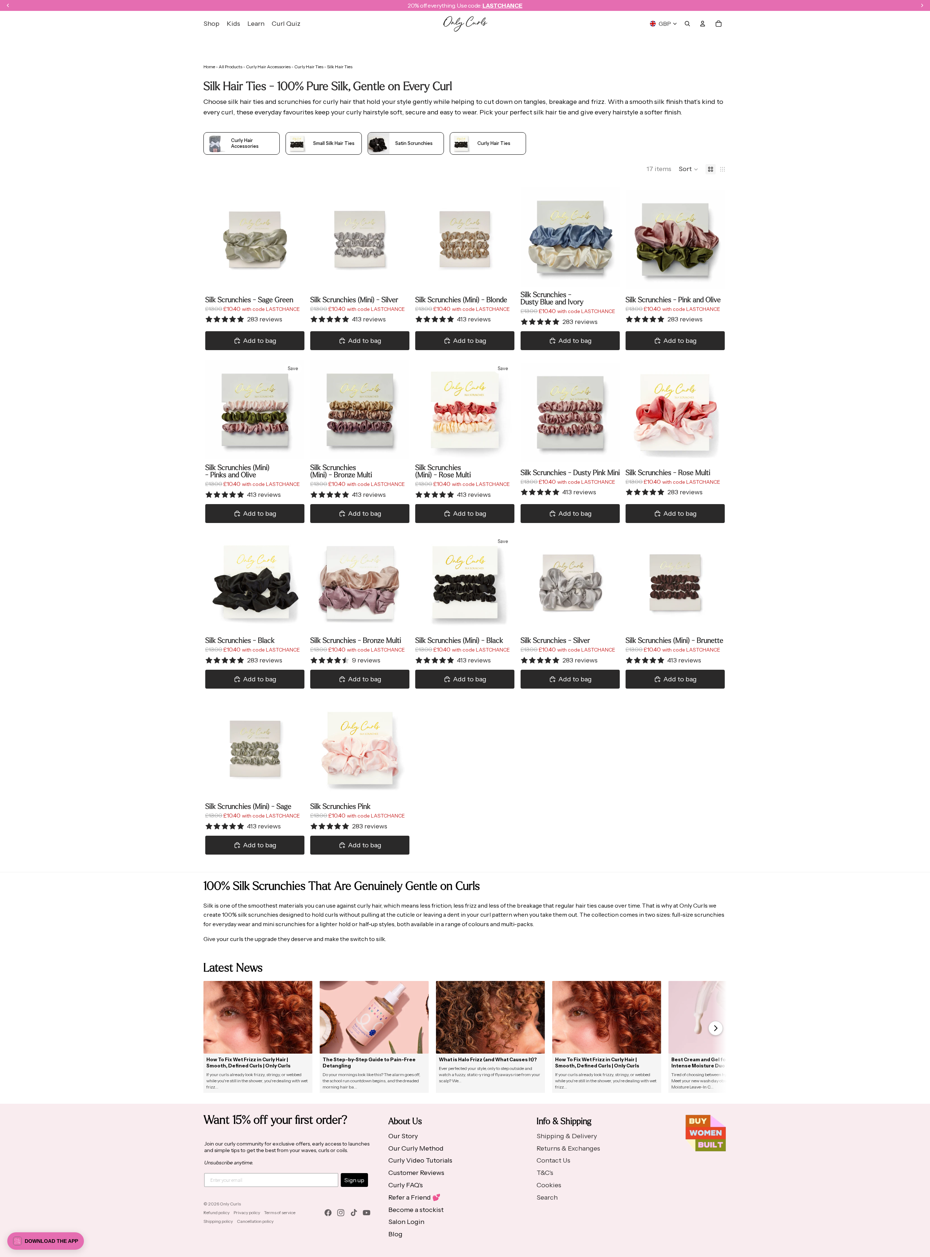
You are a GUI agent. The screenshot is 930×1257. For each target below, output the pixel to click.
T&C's (545, 1173)
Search (547, 1197)
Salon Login (406, 1222)
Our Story (403, 1136)
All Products (231, 66)
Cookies (549, 1185)
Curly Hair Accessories (268, 66)
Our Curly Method (416, 1148)
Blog (395, 1234)
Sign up (354, 1180)
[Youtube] (366, 1212)
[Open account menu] (703, 24)
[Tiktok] (353, 1212)
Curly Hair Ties (309, 66)
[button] (688, 169)
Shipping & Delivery (567, 1136)
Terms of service (279, 1212)
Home (209, 66)
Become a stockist (416, 1210)
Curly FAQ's (405, 1185)
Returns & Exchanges (568, 1148)
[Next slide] (293, 239)
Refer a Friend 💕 (414, 1197)
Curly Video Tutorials (420, 1160)
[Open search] (687, 24)
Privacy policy (247, 1212)
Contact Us (553, 1160)
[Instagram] (340, 1212)
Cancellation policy (255, 1221)
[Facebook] (328, 1212)
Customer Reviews (416, 1173)
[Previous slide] (216, 239)
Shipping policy (218, 1221)
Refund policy (216, 1212)
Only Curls (230, 1204)
